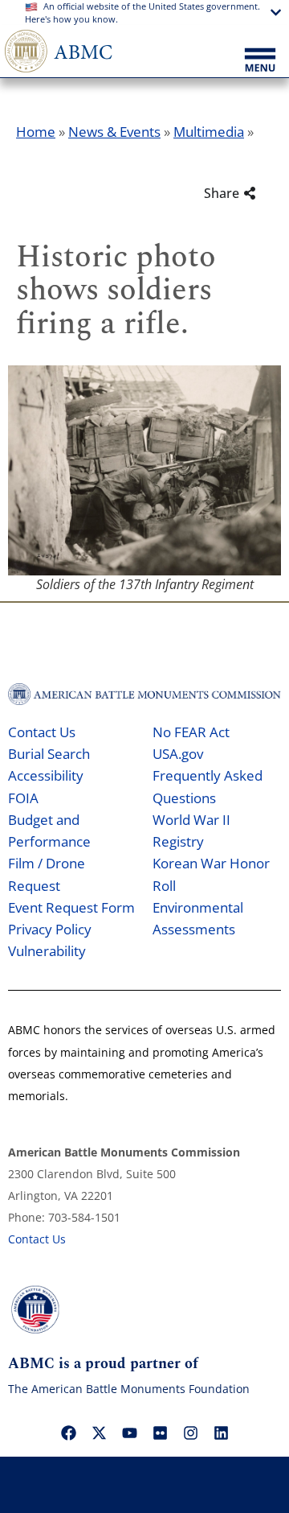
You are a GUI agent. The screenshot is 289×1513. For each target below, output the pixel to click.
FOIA (23, 798)
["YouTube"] (129, 1433)
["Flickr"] (159, 1433)
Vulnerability (47, 951)
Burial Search (49, 753)
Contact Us (41, 732)
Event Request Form (71, 907)
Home (35, 131)
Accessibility (45, 775)
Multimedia (208, 131)
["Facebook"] (68, 1433)
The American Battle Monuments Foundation (129, 1388)
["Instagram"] (190, 1433)
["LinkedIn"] (221, 1433)
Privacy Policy (50, 929)
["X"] (98, 1433)
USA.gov (178, 753)
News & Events (114, 131)
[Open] (260, 61)
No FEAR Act (191, 732)
